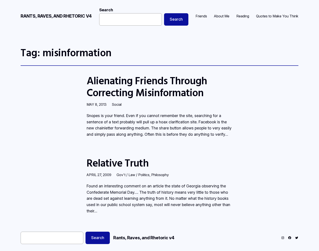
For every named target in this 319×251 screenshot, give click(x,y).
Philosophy (160, 175)
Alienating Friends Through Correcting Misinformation (147, 86)
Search (106, 10)
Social (117, 104)
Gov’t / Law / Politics (133, 175)
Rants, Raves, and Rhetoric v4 (56, 16)
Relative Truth (118, 163)
